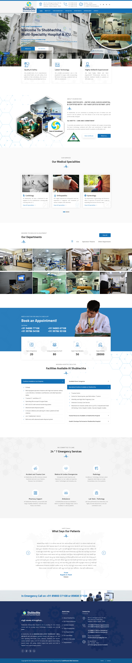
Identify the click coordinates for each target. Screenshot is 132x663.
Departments (78, 11)
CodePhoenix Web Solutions (69, 661)
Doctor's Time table (69, 639)
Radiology (96, 474)
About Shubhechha (69, 618)
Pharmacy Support (35, 499)
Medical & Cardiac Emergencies (66, 474)
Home (41, 11)
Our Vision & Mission (70, 621)
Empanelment (87, 11)
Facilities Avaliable (69, 625)
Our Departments (69, 632)
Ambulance (66, 499)
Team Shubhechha (69, 628)
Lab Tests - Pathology (97, 499)
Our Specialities (68, 635)
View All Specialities (28, 205)
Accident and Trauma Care (35, 474)
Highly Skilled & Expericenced (96, 69)
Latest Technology (62, 69)
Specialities (68, 11)
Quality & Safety (30, 69)
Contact (96, 11)
